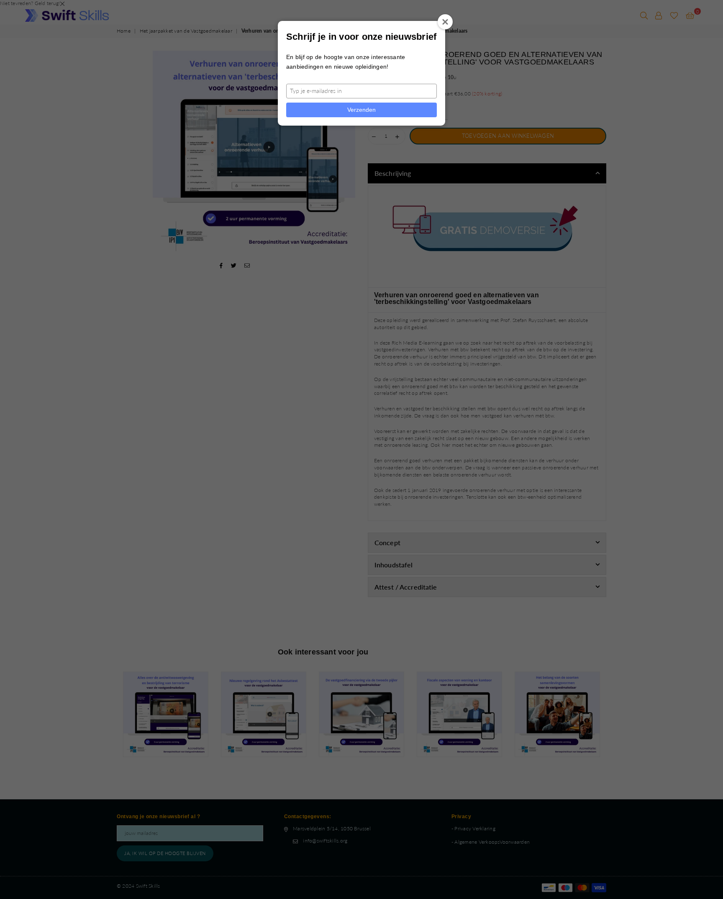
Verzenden (361, 109)
